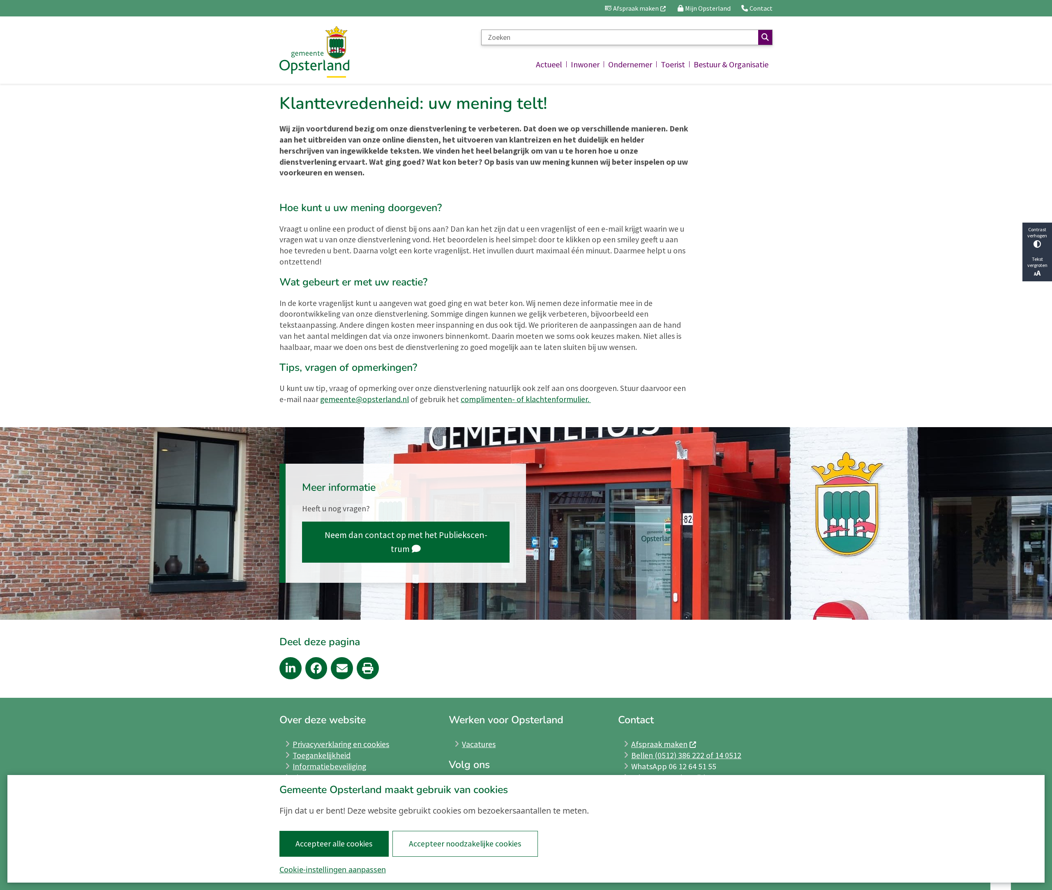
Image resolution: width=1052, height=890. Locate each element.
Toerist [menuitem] (673, 64)
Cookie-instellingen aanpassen (332, 869)
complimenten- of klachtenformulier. (526, 399)
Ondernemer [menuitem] (630, 64)
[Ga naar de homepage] (314, 52)
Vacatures (479, 744)
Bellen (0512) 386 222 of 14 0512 (686, 755)
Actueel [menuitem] (549, 64)
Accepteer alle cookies (333, 844)
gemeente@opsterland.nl (364, 399)
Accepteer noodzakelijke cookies (465, 844)
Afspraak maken (659, 744)
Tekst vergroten (1037, 262)
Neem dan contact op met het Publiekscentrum (406, 541)
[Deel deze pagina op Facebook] (316, 668)
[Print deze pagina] (368, 668)
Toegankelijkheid (322, 755)
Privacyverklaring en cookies (341, 744)
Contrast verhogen (1037, 232)
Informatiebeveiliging (329, 766)
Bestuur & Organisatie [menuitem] (731, 64)
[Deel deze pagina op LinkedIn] (290, 668)
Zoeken (765, 37)
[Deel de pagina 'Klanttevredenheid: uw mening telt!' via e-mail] (342, 668)
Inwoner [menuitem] (585, 64)
